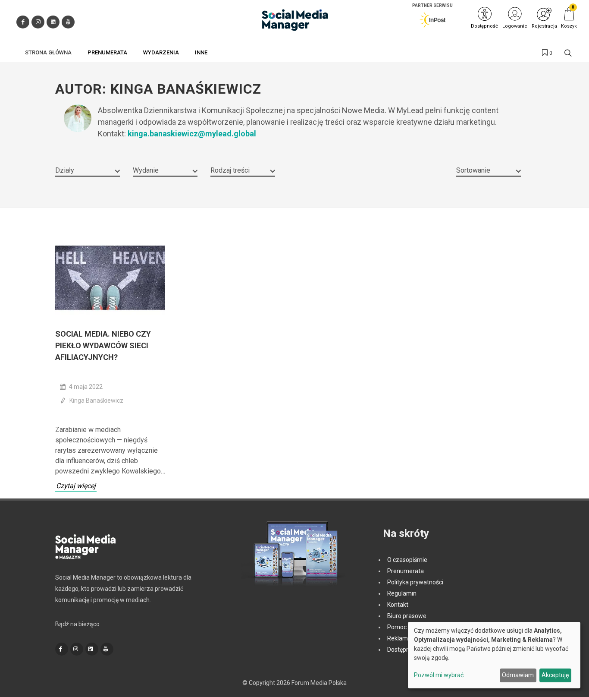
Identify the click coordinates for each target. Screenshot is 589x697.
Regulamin (402, 593)
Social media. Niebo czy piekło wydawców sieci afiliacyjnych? (103, 345)
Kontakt (397, 604)
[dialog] (494, 655)
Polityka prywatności (415, 582)
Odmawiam (518, 675)
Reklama (399, 638)
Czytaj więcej (76, 486)
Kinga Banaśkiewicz (96, 400)
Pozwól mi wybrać (439, 675)
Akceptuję (555, 675)
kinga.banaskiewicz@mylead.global (192, 133)
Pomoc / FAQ (405, 627)
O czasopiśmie (407, 559)
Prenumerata (405, 571)
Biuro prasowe (406, 615)
